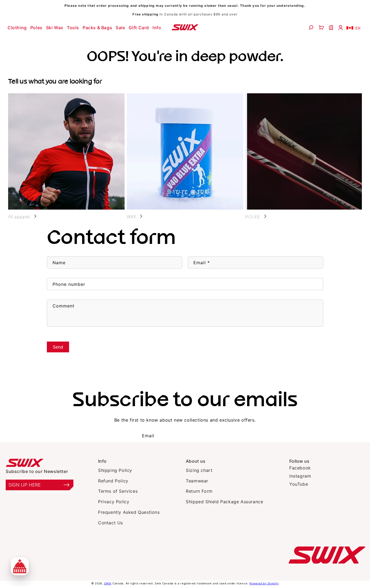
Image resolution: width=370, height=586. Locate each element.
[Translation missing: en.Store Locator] (331, 27)
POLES (252, 216)
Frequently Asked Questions (129, 512)
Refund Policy (113, 481)
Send (58, 347)
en (357, 28)
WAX (131, 216)
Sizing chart (199, 470)
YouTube (298, 484)
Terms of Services (118, 491)
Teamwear (197, 481)
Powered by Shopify (264, 583)
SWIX (107, 583)
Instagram (300, 476)
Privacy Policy (113, 501)
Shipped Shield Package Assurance (224, 501)
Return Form (199, 491)
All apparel (19, 216)
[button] (18, 27)
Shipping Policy (115, 470)
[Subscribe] (217, 435)
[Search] (311, 27)
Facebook (300, 468)
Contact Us (110, 522)
